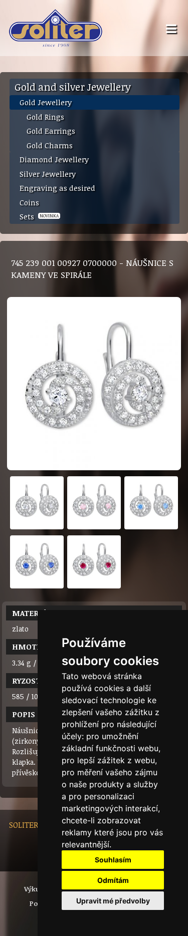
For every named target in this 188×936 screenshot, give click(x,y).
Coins (29, 202)
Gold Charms (50, 145)
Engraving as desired (57, 188)
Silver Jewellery (48, 174)
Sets (39, 216)
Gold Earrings (51, 131)
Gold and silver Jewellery (73, 87)
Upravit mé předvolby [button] (113, 900)
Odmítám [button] (113, 880)
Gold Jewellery (46, 102)
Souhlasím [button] (113, 859)
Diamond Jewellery (54, 159)
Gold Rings (45, 117)
